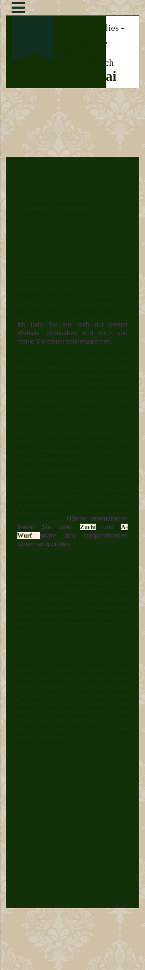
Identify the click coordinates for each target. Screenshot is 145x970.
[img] (33, 99)
